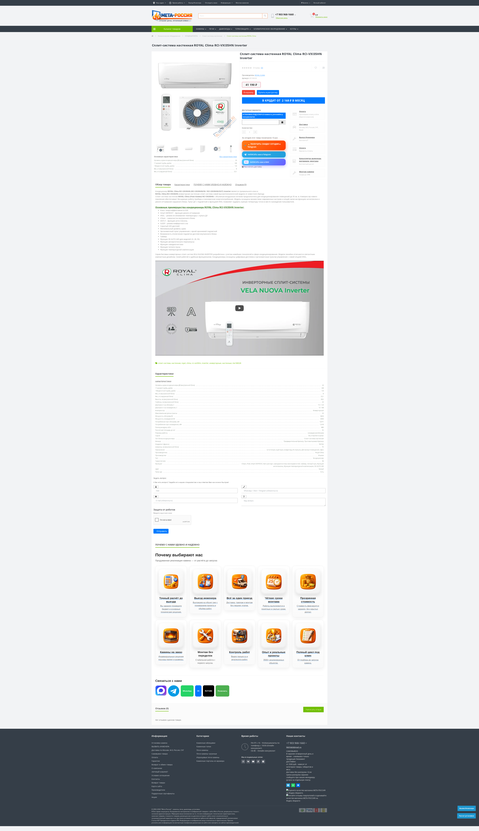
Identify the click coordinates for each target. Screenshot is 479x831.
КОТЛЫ (293, 29)
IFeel (248, 464)
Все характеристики (228, 156)
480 (322, 427)
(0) (262, 68)
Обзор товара (163, 184)
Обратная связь (282, 18)
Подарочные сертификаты (163, 793)
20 (323, 402)
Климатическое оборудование (169, 36)
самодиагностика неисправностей (287, 464)
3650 (322, 416)
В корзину (248, 92)
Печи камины (202, 750)
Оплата (302, 111)
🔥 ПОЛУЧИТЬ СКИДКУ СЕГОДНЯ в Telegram (264, 145)
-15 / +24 (321, 405)
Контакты (156, 779)
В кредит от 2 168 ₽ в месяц (283, 100)
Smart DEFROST (256, 464)
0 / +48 (321, 407)
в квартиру (288, 450)
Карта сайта (157, 786)
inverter (205, 363)
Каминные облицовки (205, 743)
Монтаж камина (306, 171)
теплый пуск (311, 464)
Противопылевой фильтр (314, 441)
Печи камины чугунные (206, 754)
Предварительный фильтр (294, 441)
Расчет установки (466, 816)
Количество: (247, 128)
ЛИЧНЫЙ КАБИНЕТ (160, 772)
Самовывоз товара (160, 754)
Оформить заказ (321, 17)
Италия (321, 455)
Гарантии (156, 761)
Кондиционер (318, 458)
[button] (160, 3)
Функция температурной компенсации (299, 466)
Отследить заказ (211, 3)
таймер (303, 464)
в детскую (279, 450)
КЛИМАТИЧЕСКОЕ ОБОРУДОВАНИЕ (269, 29)
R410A (321, 444)
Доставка (303, 124)
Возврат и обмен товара (162, 764)
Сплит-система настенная (314, 438)
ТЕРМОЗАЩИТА (242, 29)
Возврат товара (158, 782)
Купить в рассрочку (267, 92)
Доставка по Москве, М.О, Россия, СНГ (168, 750)
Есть (322, 472)
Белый (321, 469)
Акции (154, 797)
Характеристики (182, 184)
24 (323, 385)
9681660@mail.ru (293, 747)
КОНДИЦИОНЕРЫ (191, 36)
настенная (176, 363)
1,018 (322, 424)
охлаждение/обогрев (316, 433)
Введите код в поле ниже (162, 513)
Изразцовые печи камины (207, 757)
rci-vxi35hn (196, 363)
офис (322, 450)
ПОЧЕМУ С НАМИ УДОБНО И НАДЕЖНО (213, 184)
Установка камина (159, 743)
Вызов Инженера (466, 808)
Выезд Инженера (194, 3)
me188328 (237, 363)
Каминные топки (203, 746)
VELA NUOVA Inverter (316, 436)
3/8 (322, 388)
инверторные (215, 363)
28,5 (322, 399)
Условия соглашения (161, 775)
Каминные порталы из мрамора (210, 761)
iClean (244, 464)
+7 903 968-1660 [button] (295, 743)
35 (323, 430)
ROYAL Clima (260, 75)
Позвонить (222, 691)
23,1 (322, 396)
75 (323, 447)
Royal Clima (319, 452)
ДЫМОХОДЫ (224, 29)
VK (198, 691)
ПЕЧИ (211, 29)
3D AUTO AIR (319, 466)
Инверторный (318, 410)
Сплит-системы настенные (212, 36)
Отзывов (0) (240, 184)
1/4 (322, 391)
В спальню (297, 450)
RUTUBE (208, 691)
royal (183, 363)
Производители (158, 790)
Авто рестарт (268, 464)
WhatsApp (187, 691)
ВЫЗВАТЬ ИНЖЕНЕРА (160, 746)
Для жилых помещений (310, 450)
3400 (322, 419)
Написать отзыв (313, 709)
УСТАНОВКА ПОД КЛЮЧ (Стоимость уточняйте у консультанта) (263, 115)
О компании (157, 768)
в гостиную (271, 450)
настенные (227, 363)
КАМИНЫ (200, 29)
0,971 (322, 422)
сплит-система (164, 363)
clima (188, 363)
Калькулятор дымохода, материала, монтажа (310, 159)
